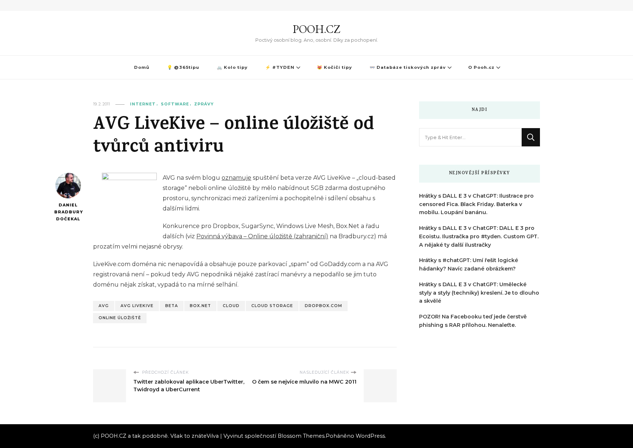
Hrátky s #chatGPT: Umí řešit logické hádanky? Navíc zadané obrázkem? (468, 264)
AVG (104, 305)
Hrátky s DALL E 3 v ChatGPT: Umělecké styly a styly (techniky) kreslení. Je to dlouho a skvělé (479, 293)
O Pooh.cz (481, 67)
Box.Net (200, 305)
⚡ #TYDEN (280, 67)
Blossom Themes (301, 436)
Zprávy (204, 104)
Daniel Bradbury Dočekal (68, 212)
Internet (143, 104)
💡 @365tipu (183, 67)
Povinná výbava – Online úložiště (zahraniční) (262, 236)
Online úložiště (120, 318)
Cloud (231, 305)
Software (175, 104)
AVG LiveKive (137, 305)
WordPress (370, 436)
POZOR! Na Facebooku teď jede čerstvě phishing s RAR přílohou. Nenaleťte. (473, 320)
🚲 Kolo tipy (232, 67)
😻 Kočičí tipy (334, 67)
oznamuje (236, 177)
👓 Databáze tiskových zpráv (408, 67)
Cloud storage (272, 305)
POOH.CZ (316, 29)
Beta (171, 305)
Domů (141, 67)
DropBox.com (323, 305)
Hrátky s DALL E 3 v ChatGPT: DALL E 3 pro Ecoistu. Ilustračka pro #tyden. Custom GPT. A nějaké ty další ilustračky (478, 236)
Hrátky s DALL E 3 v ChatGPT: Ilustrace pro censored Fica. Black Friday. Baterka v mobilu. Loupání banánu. (476, 204)
